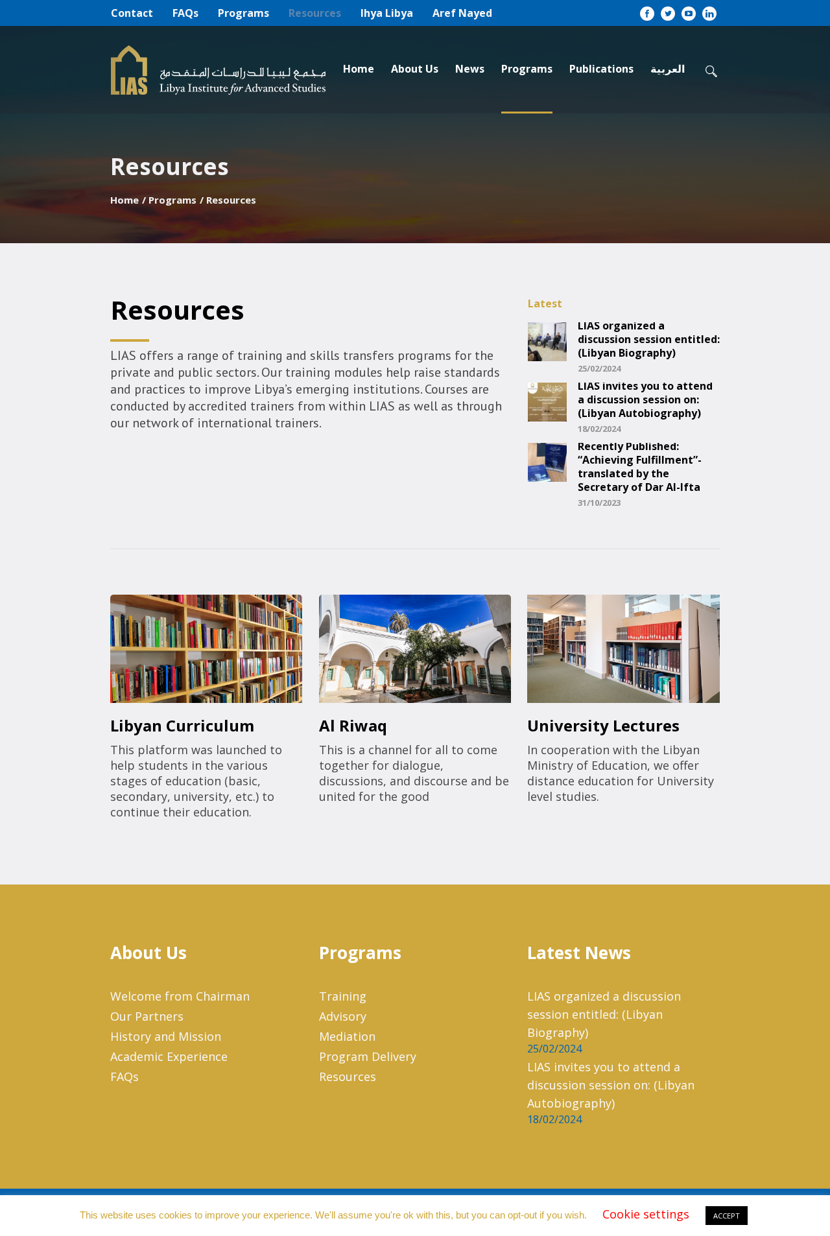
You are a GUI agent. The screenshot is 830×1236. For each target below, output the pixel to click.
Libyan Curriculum (182, 725)
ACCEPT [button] (726, 1215)
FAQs (124, 1076)
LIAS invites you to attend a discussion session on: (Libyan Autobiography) (645, 399)
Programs (172, 199)
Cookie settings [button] (645, 1214)
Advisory (342, 1016)
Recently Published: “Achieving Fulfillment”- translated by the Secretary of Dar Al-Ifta (640, 467)
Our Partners (147, 1016)
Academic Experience (169, 1056)
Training (342, 996)
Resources (347, 1076)
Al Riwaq (353, 725)
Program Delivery (367, 1056)
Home (124, 199)
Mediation (347, 1036)
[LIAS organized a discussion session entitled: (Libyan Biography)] (547, 340)
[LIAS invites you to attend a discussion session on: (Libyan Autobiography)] (547, 401)
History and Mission (165, 1036)
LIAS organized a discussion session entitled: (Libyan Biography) (649, 339)
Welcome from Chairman (180, 996)
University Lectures (603, 725)
